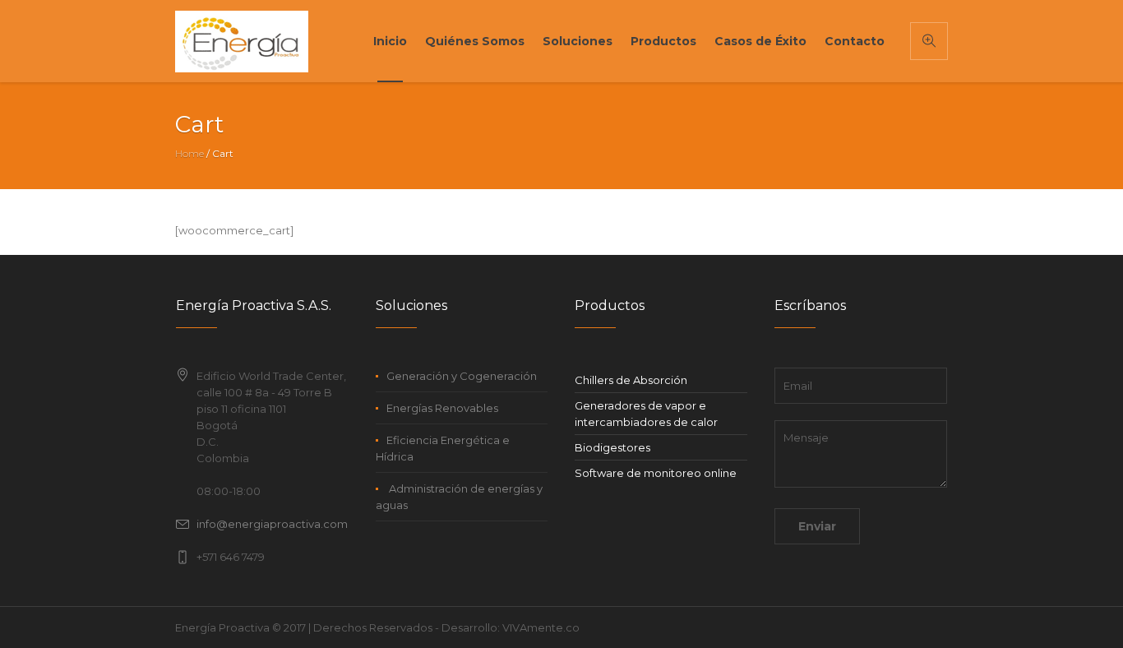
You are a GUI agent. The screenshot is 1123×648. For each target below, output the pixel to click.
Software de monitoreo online (656, 472)
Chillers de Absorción (631, 379)
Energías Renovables (442, 407)
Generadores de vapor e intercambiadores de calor (646, 413)
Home (189, 153)
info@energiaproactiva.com (272, 523)
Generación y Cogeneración (461, 375)
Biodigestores (612, 447)
